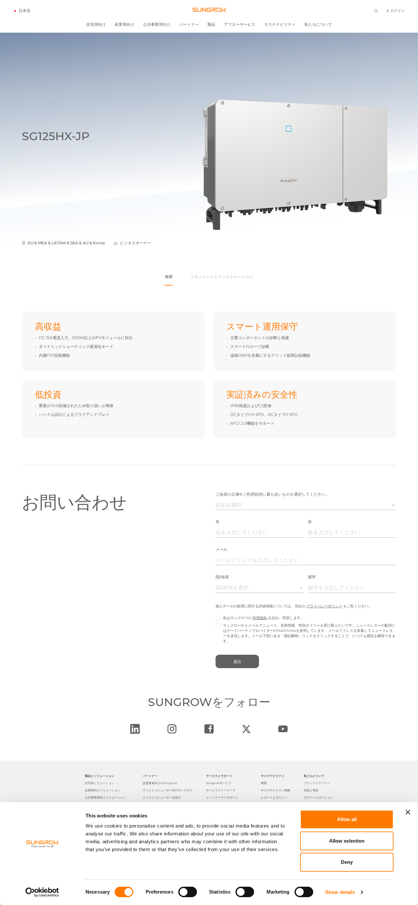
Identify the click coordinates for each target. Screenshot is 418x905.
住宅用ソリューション (99, 783)
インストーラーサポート (222, 797)
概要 (264, 783)
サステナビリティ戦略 (275, 790)
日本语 (24, 11)
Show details (340, 892)
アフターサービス (239, 24)
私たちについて (318, 24)
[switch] (187, 892)
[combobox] (306, 505)
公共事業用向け (156, 24)
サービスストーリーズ (220, 790)
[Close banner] (408, 812)
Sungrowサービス (219, 783)
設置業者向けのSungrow (160, 783)
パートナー (189, 24)
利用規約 (260, 618)
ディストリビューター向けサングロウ (168, 790)
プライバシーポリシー (324, 606)
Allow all (347, 819)
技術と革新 (311, 790)
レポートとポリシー (274, 797)
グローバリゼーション (318, 797)
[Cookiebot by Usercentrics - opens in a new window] (42, 892)
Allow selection (347, 841)
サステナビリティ (280, 24)
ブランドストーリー (317, 783)
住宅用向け (96, 24)
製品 (211, 24)
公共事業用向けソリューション (105, 797)
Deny (347, 862)
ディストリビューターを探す (162, 797)
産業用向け (124, 24)
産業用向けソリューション (102, 790)
